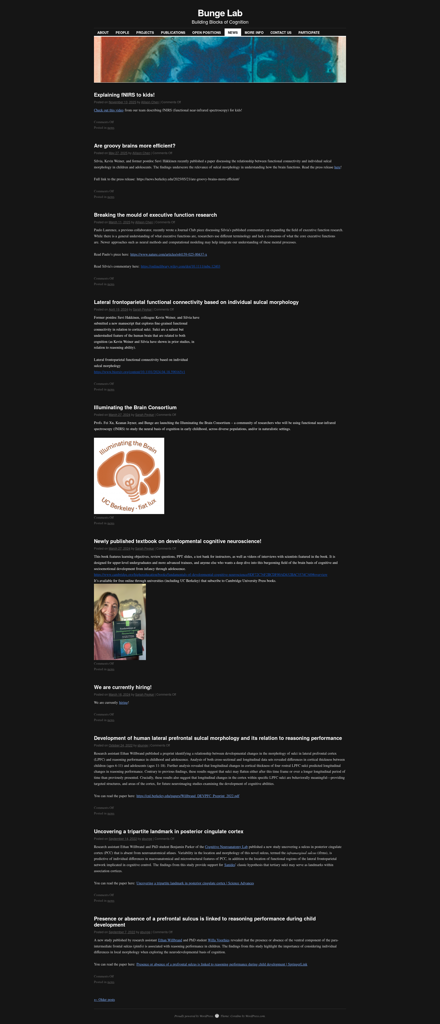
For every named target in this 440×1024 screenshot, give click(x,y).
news (110, 127)
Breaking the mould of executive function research (155, 214)
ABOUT (103, 32)
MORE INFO (254, 32)
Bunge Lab (220, 12)
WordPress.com (255, 1016)
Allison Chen (150, 102)
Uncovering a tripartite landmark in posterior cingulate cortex (168, 831)
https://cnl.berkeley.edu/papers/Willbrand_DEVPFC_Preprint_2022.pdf (187, 795)
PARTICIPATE (309, 32)
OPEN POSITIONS (206, 32)
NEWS (233, 32)
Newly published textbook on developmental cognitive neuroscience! (178, 541)
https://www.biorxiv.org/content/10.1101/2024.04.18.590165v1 (139, 371)
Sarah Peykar (142, 309)
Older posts (104, 999)
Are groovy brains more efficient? (134, 145)
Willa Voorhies (218, 940)
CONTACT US (281, 32)
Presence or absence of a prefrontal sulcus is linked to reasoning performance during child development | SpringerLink (221, 964)
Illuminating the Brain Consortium (135, 407)
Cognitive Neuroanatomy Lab (226, 846)
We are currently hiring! (123, 687)
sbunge (143, 745)
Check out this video (108, 110)
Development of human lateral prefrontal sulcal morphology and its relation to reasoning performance (218, 737)
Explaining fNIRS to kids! (124, 94)
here (337, 167)
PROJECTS (145, 32)
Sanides (229, 864)
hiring (123, 702)
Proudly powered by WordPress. (194, 1016)
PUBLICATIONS (173, 32)
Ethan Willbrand (170, 940)
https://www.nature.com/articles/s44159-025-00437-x (168, 254)
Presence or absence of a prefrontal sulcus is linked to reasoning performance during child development (205, 921)
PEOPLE (122, 32)
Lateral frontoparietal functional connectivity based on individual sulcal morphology (196, 301)
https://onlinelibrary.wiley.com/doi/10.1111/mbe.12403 (180, 266)
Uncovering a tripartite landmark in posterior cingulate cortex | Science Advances (195, 883)
